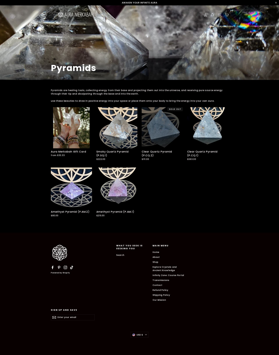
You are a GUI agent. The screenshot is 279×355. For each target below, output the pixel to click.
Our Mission (159, 299)
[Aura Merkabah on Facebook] (52, 267)
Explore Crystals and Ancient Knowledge (165, 269)
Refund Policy (160, 290)
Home (156, 252)
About (156, 257)
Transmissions (161, 280)
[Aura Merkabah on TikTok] (71, 267)
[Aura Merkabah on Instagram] (65, 267)
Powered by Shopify (60, 272)
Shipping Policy (161, 295)
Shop (155, 262)
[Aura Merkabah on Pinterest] (59, 267)
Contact (157, 285)
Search (120, 255)
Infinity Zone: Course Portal (168, 275)
